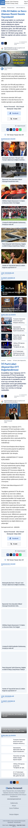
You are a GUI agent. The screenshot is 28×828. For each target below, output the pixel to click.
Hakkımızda (14, 803)
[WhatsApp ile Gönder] (20, 129)
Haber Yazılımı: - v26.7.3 (13, 826)
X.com (15, 119)
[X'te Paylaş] (5, 43)
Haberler (3, 7)
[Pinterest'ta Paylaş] (17, 129)
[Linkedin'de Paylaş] (14, 129)
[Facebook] (11, 782)
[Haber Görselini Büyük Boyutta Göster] (14, 59)
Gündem (9, 360)
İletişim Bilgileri (14, 814)
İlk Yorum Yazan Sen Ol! (15, 135)
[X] (14, 782)
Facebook (15, 113)
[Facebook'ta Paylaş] (2, 43)
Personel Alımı (10, 7)
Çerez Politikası (14, 808)
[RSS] (17, 782)
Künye (14, 805)
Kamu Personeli (8, 68)
